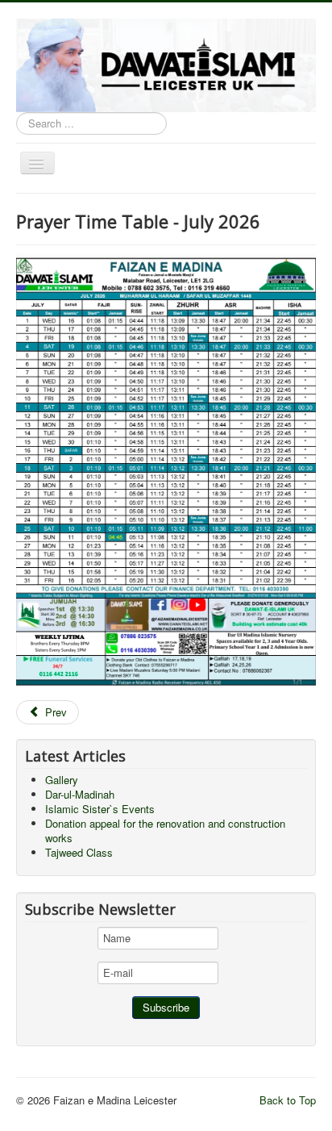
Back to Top (287, 1100)
